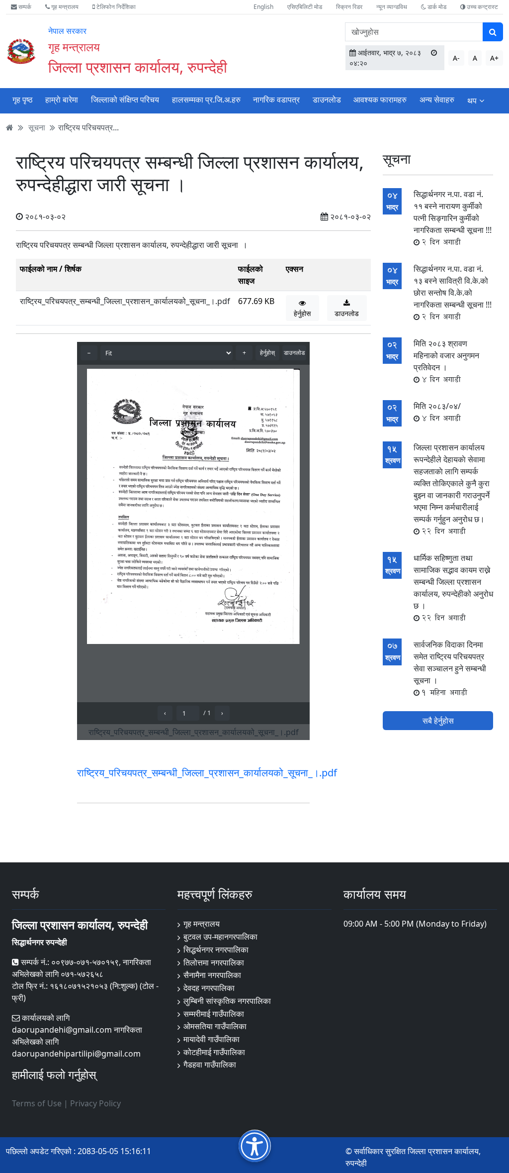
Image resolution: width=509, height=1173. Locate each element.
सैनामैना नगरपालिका (212, 974)
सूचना (36, 127)
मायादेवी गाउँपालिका (211, 1039)
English (263, 6)
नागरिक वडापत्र (276, 99)
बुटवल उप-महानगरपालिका (220, 936)
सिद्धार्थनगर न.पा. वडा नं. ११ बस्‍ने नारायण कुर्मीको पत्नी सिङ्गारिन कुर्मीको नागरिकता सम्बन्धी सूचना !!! (453, 218)
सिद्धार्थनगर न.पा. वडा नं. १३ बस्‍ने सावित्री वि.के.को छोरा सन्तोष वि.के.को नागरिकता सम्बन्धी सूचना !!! (453, 292)
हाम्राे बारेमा (61, 99)
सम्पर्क (24, 6)
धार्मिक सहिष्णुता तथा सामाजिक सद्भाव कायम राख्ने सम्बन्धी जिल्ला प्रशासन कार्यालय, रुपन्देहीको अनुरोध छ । (453, 587)
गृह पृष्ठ (22, 99)
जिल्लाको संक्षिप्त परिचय (125, 99)
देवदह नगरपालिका (209, 987)
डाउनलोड (327, 99)
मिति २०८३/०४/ (437, 412)
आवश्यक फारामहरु (380, 99)
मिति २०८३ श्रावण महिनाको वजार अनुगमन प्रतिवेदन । (446, 361)
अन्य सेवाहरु (437, 99)
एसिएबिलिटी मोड (304, 6)
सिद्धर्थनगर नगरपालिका (216, 949)
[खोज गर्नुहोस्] (493, 31)
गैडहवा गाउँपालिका (209, 1064)
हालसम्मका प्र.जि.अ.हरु (206, 99)
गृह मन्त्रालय (64, 6)
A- (456, 58)
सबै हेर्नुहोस (438, 720)
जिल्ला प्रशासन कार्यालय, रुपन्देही (137, 66)
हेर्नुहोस (302, 313)
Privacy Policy (95, 1103)
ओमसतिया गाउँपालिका (215, 1026)
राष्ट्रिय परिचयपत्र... (88, 127)
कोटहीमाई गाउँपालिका (214, 1052)
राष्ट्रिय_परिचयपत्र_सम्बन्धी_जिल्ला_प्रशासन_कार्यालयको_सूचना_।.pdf (125, 301)
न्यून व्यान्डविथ (391, 6)
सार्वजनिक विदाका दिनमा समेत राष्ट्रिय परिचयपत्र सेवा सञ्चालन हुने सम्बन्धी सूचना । (450, 668)
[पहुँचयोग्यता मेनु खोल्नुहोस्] (255, 1146)
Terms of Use (37, 1103)
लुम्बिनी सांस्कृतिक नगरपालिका (227, 1000)
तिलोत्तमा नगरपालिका (213, 962)
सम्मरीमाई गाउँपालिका (213, 1013)
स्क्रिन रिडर (349, 6)
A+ (494, 58)
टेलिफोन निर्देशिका (115, 6)
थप (472, 100)
